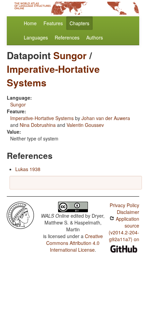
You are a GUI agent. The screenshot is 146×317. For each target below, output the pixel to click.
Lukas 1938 (27, 169)
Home (30, 23)
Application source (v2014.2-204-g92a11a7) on (124, 229)
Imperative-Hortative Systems (53, 75)
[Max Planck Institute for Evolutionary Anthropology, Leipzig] (20, 214)
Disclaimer (128, 211)
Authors (94, 37)
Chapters (79, 23)
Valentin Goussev (85, 124)
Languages (36, 37)
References (67, 37)
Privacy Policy (124, 205)
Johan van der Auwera (105, 118)
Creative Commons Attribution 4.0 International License (74, 243)
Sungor (70, 55)
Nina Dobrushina (38, 124)
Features (53, 23)
